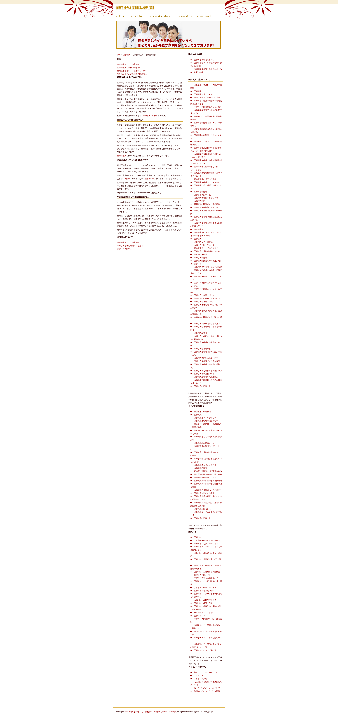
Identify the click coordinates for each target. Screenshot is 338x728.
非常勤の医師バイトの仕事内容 (207, 540)
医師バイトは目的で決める (205, 600)
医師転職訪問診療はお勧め (205, 477)
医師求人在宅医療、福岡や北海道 (208, 267)
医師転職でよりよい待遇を (205, 465)
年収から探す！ (200, 72)
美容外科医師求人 (124, 249)
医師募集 (197, 91)
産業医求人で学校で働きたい (129, 67)
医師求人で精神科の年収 (204, 374)
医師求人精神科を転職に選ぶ (206, 377)
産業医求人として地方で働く (129, 64)
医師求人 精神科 (150, 115)
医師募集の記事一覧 (202, 195)
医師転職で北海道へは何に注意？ (208, 490)
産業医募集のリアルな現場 (205, 179)
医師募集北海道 (200, 192)
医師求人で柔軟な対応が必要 (206, 198)
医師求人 (126, 55)
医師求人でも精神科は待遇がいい (208, 371)
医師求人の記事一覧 (202, 386)
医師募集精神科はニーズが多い (207, 182)
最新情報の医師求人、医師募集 (207, 204)
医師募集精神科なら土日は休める (208, 69)
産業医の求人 (150, 179)
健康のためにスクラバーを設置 (207, 691)
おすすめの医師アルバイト (205, 587)
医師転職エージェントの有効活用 (208, 481)
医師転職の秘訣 (200, 468)
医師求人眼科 (199, 201)
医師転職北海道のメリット (205, 443)
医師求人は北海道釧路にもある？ (131, 246)
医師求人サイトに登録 (203, 242)
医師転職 (197, 415)
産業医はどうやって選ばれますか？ (132, 71)
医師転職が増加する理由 (204, 493)
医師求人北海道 (200, 258)
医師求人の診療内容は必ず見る (207, 324)
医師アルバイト (200, 616)
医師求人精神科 (200, 333)
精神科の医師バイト (202, 575)
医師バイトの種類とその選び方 (207, 572)
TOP (119, 55)
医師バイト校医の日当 (203, 603)
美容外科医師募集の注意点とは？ (208, 107)
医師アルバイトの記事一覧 (205, 650)
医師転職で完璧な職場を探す (206, 421)
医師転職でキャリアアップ (205, 418)
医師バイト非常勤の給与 (204, 591)
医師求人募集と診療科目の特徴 (207, 97)
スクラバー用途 (200, 679)
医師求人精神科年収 (202, 349)
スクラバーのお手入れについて (207, 688)
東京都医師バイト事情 (203, 613)
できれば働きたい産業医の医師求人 (132, 74)
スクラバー (198, 675)
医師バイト (198, 537)
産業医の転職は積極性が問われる (208, 474)
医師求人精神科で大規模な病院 (207, 361)
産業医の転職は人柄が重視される (208, 471)
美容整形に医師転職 (202, 411)
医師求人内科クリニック (204, 245)
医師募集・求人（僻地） (204, 94)
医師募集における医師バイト (206, 544)
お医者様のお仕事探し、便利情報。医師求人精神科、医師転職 (151, 712)
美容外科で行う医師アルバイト (207, 578)
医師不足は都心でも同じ (204, 60)
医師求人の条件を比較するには (207, 298)
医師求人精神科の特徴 (203, 301)
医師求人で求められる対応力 (206, 358)
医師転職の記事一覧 (202, 518)
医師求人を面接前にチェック (206, 207)
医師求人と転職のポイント (205, 295)
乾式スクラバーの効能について (207, 672)
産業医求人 (121, 156)
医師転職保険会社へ (202, 509)
